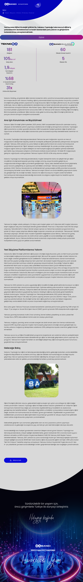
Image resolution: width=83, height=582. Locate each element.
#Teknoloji (25, 13)
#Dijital (7, 13)
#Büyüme (12, 13)
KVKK (54, 576)
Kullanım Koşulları (31, 576)
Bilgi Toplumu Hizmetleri (46, 576)
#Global (18, 13)
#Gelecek (31, 13)
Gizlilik (38, 576)
